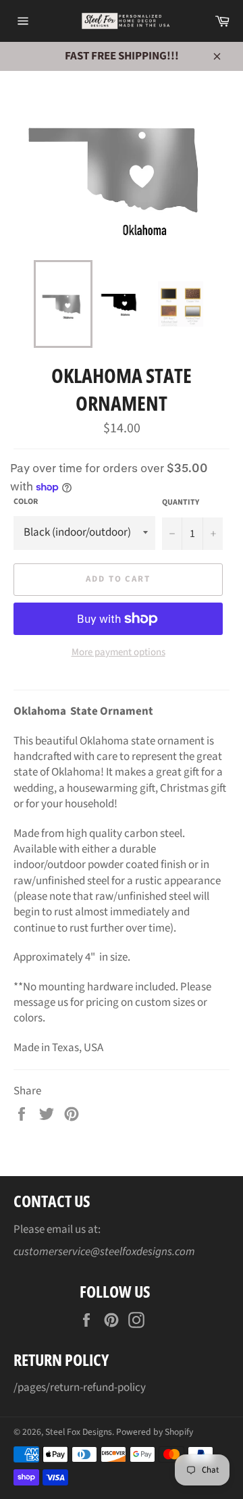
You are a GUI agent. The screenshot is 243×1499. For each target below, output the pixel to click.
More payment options (118, 652)
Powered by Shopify (154, 1431)
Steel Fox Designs (78, 1431)
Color (26, 502)
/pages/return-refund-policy (80, 1387)
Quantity (180, 502)
